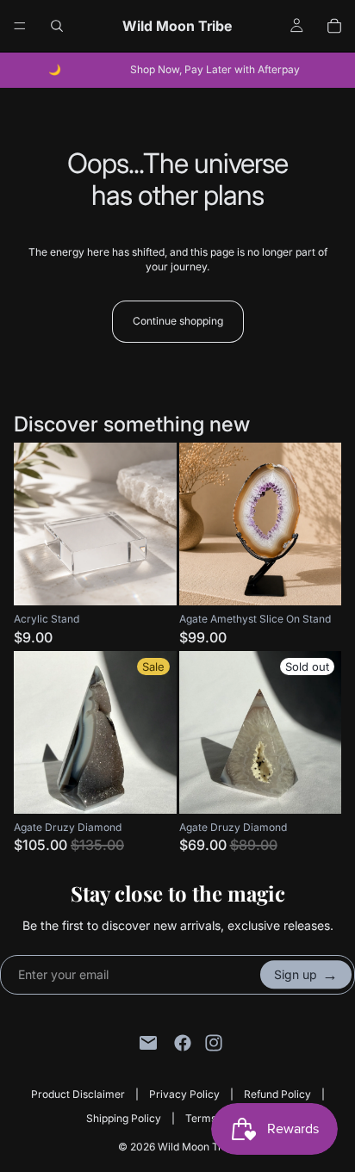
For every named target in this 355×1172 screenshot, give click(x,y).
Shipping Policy (123, 1118)
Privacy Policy (184, 1094)
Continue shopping (178, 320)
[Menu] (20, 26)
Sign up (306, 974)
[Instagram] (213, 1042)
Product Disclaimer (78, 1094)
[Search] (57, 26)
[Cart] (334, 26)
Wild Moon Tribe (197, 1146)
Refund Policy (277, 1094)
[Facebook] (182, 1042)
